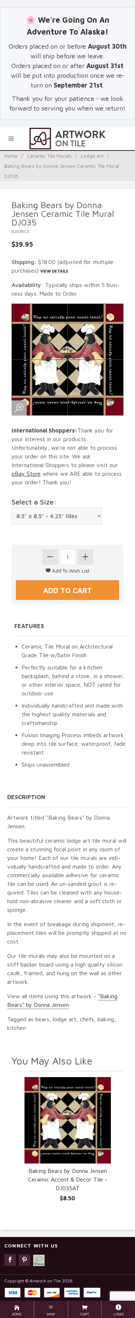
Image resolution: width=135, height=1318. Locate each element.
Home (11, 156)
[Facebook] (10, 1260)
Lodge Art (92, 156)
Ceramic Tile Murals (49, 156)
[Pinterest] (24, 1260)
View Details (54, 271)
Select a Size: (34, 502)
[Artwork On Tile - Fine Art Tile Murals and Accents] (67, 138)
